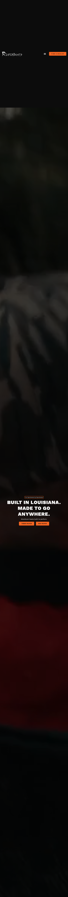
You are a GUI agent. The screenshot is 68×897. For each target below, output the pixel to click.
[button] (45, 53)
